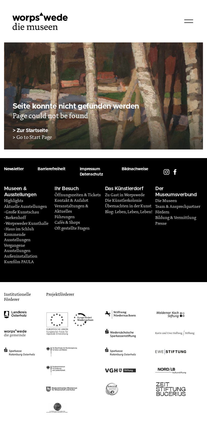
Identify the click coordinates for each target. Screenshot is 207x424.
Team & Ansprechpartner (177, 206)
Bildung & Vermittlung (175, 217)
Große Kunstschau (22, 212)
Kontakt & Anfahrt (71, 200)
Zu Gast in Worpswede (125, 194)
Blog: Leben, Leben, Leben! (128, 211)
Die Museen (166, 200)
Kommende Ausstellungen (17, 237)
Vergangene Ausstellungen (17, 248)
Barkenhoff (16, 217)
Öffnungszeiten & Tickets (78, 194)
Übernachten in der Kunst (128, 206)
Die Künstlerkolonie (123, 200)
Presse (161, 223)
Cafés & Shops (67, 222)
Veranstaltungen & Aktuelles (71, 209)
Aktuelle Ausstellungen (25, 206)
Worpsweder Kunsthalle (27, 223)
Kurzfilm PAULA (19, 261)
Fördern (162, 212)
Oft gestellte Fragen (72, 228)
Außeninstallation (20, 256)
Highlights (13, 200)
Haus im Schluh (20, 229)
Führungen (65, 216)
